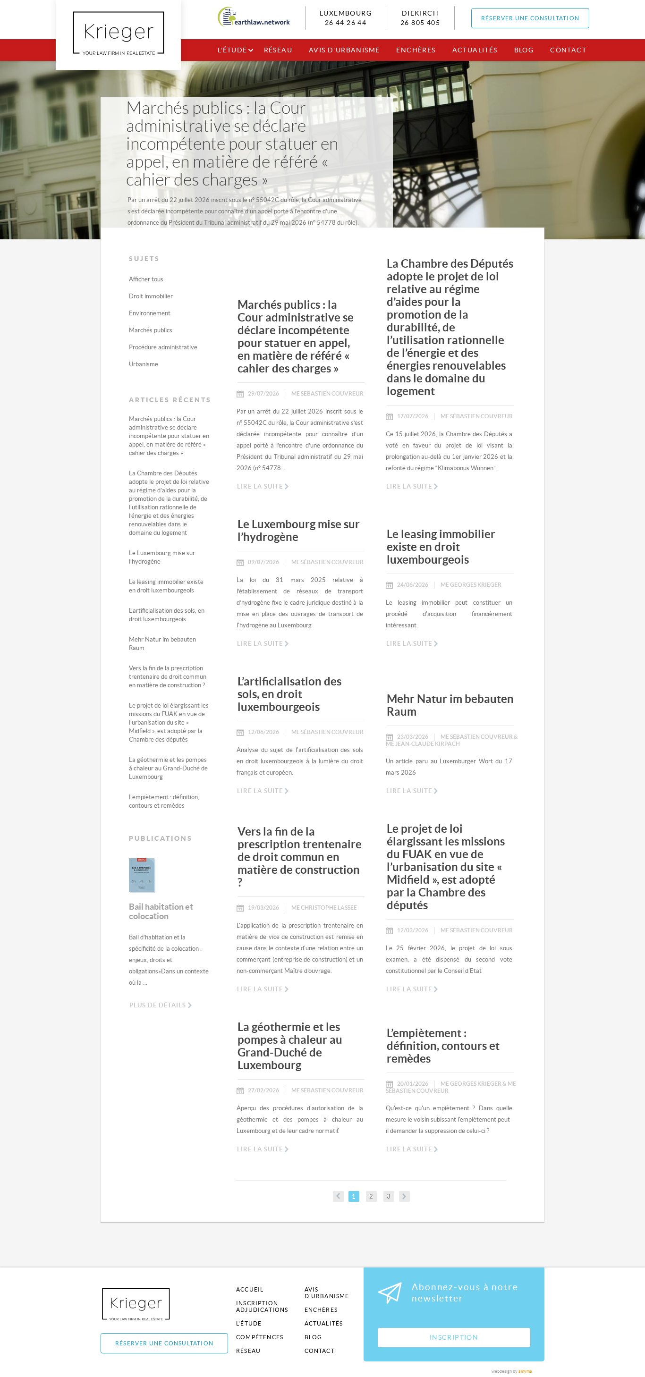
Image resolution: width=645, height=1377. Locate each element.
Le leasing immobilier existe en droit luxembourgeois (441, 547)
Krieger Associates (147, 1304)
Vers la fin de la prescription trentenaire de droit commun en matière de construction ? (167, 677)
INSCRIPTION (454, 1337)
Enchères (415, 50)
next (404, 1196)
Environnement (149, 313)
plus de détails (157, 1005)
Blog (524, 50)
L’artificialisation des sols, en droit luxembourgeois (289, 694)
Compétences (259, 1337)
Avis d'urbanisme (344, 50)
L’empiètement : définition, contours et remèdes (443, 1046)
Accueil (249, 1289)
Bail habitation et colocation (161, 911)
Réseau (278, 50)
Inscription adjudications (262, 1306)
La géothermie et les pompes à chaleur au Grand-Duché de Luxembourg (168, 768)
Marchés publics (150, 330)
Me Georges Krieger (471, 585)
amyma (525, 1371)
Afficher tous (146, 279)
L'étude (232, 50)
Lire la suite (260, 486)
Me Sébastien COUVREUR (327, 393)
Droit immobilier (151, 296)
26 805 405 (420, 22)
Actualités (475, 50)
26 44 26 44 (345, 22)
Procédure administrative (163, 347)
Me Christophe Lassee (324, 907)
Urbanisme (143, 364)
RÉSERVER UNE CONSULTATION (530, 18)
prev (338, 1196)
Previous (122, 882)
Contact (568, 50)
